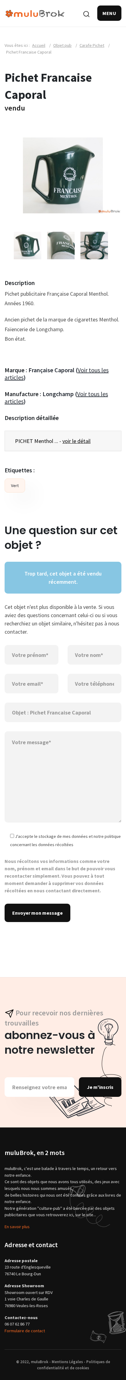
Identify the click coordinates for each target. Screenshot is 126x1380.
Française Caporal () (57, 373)
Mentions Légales (67, 1361)
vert (15, 485)
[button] (109, 13)
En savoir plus (17, 1226)
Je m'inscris (100, 1087)
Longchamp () (56, 397)
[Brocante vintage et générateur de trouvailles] (35, 13)
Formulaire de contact (25, 1330)
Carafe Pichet (92, 45)
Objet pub (62, 45)
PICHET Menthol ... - (53, 440)
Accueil (38, 45)
